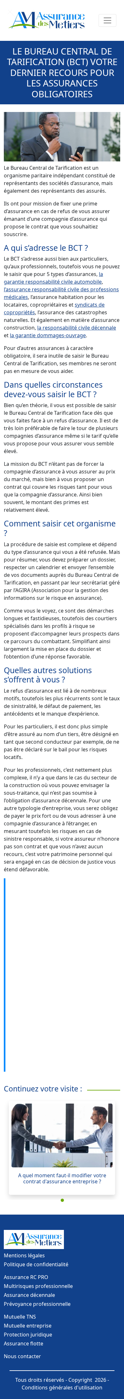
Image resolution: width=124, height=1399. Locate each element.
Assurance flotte (23, 1343)
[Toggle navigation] (107, 20)
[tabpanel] (62, 1148)
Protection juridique (28, 1334)
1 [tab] (63, 1201)
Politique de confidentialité (36, 1264)
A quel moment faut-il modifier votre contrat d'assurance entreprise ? (62, 1178)
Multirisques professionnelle (38, 1286)
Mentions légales (24, 1255)
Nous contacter (22, 1356)
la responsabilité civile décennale (76, 327)
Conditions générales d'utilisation (62, 1387)
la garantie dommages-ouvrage (48, 335)
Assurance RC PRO (26, 1277)
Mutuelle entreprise (28, 1325)
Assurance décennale (29, 1295)
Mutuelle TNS (20, 1316)
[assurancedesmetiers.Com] (48, 20)
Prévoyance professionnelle (37, 1303)
